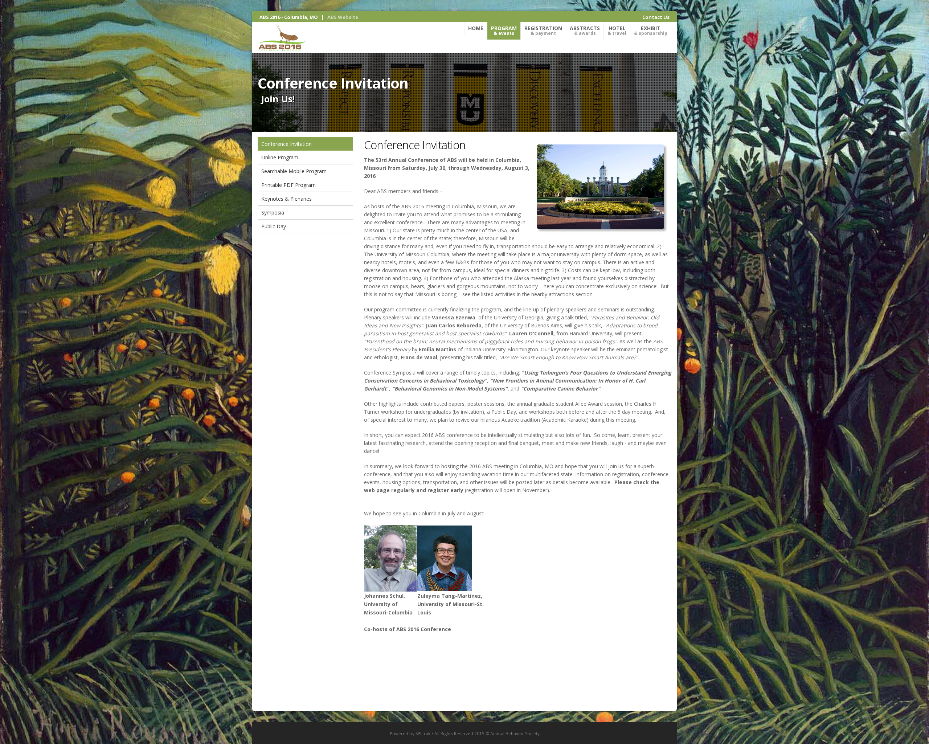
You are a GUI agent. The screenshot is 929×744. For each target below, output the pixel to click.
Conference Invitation (286, 143)
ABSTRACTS (585, 30)
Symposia (272, 212)
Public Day (273, 226)
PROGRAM (504, 30)
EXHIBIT (650, 30)
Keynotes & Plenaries (286, 198)
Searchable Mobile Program (294, 171)
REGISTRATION (543, 30)
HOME (475, 28)
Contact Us (656, 17)
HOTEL (616, 30)
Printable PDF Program (288, 184)
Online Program (279, 157)
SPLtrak (423, 734)
